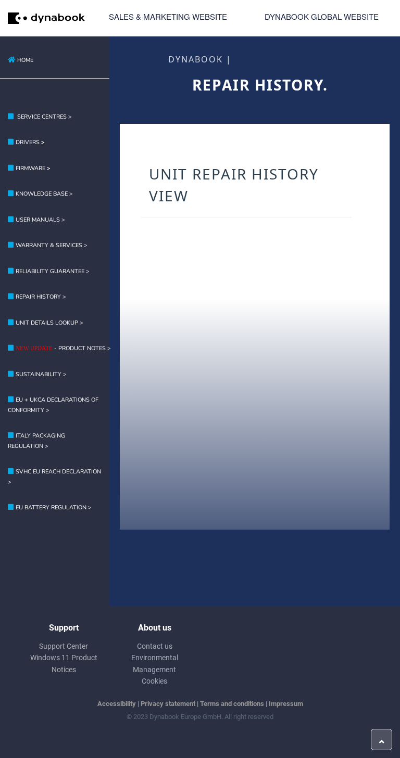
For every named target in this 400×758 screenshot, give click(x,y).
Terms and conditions (232, 704)
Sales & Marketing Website (168, 16)
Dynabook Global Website (322, 16)
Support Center (63, 646)
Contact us (154, 646)
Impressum (286, 704)
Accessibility (116, 704)
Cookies (154, 681)
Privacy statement (168, 704)
